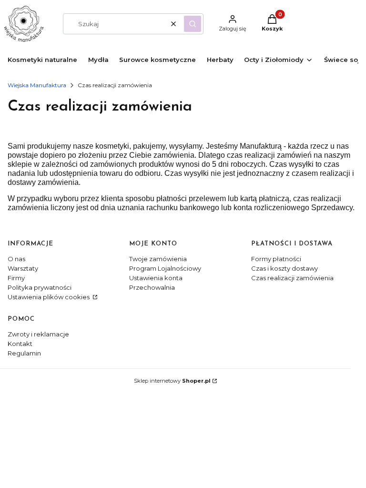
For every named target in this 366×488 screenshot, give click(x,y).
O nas (16, 259)
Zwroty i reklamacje (38, 334)
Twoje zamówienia (158, 259)
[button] (192, 24)
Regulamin (24, 353)
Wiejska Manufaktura (37, 85)
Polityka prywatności (39, 287)
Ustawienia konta (156, 278)
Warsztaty (23, 268)
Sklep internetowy (172, 380)
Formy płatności (276, 259)
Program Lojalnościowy (165, 268)
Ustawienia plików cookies (49, 297)
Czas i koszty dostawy (284, 268)
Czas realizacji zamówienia (292, 278)
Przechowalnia (152, 287)
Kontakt (20, 343)
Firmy (16, 278)
